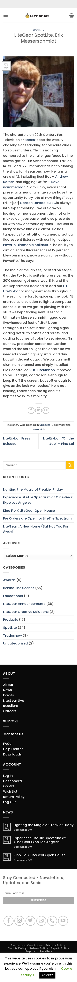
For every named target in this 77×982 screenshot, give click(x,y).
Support (31, 951)
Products (10, 619)
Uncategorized (15, 643)
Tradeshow (12, 635)
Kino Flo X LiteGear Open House (29, 510)
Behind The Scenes (18, 588)
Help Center (13, 749)
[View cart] (71, 15)
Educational (13, 596)
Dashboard (12, 781)
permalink (38, 429)
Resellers (10, 705)
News (7, 690)
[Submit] (70, 465)
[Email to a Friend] (46, 410)
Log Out (9, 802)
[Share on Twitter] (38, 410)
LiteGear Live (13, 700)
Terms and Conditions (27, 945)
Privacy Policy (55, 945)
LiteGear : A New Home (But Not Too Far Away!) (35, 529)
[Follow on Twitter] (30, 921)
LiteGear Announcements (24, 603)
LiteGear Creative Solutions (26, 611)
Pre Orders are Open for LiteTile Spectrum (37, 518)
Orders (8, 786)
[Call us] (52, 921)
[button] (5, 15)
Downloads (12, 754)
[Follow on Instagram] (19, 921)
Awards (9, 580)
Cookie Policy (17, 948)
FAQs (7, 743)
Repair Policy (60, 948)
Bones (30, 139)
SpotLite (38, 29)
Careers (9, 711)
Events (8, 695)
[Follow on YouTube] (63, 921)
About (8, 684)
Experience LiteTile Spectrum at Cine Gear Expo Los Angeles (37, 500)
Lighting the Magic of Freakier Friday (33, 489)
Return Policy (13, 796)
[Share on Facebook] (31, 410)
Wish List (10, 791)
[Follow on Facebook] (8, 921)
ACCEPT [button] (47, 975)
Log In (8, 775)
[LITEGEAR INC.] (38, 15)
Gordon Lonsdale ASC (38, 202)
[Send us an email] (41, 921)
